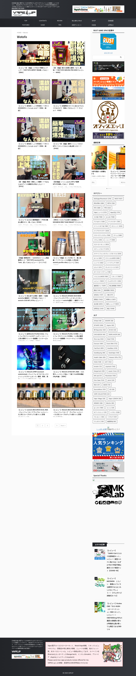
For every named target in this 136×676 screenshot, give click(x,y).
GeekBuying (99, 353)
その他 (98, 217)
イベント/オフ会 (101, 226)
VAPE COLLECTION (102, 394)
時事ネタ (111, 299)
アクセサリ (99, 221)
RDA (97, 385)
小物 (110, 295)
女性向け (98, 295)
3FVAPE (98, 325)
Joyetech (110, 366)
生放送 (94, 25)
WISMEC (98, 403)
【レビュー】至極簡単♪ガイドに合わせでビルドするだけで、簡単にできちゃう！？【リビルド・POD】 (68, 108)
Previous (94, 165)
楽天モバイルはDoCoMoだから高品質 (108, 460)
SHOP (94, 21)
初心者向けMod (77, 21)
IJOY (108, 362)
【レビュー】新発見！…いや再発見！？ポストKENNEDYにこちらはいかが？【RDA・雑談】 (33, 108)
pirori (111, 380)
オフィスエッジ (100, 412)
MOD (118, 198)
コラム (98, 240)
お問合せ (111, 25)
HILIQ (97, 362)
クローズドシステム (102, 235)
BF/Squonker (100, 330)
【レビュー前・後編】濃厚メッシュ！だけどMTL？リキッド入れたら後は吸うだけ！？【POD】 (68, 146)
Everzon (98, 343)
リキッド (116, 276)
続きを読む (108, 182)
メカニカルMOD (101, 276)
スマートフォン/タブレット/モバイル (107, 253)
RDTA (111, 203)
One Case (99, 380)
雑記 (110, 308)
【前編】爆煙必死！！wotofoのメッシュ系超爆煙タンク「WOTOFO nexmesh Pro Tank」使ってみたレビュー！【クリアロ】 (33, 260)
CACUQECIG (99, 334)
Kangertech (99, 371)
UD (111, 389)
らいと (110, 408)
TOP (25, 21)
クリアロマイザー (101, 231)
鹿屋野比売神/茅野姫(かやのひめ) (76, 663)
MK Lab (98, 376)
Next (122, 165)
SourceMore (100, 389)
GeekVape (114, 353)
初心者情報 (115, 286)
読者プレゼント (77, 25)
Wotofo (110, 403)
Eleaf (110, 339)
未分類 (98, 304)
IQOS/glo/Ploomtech (102, 198)
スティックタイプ (101, 249)
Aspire (110, 325)
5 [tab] (111, 188)
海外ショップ (112, 304)
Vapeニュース (100, 212)
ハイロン (115, 412)
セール (98, 258)
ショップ (110, 240)
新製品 (98, 299)
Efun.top (99, 339)
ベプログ (112, 417)
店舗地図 (110, 21)
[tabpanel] (108, 166)
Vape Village (99, 398)
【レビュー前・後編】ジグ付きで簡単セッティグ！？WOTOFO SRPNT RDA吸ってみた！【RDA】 (33, 70)
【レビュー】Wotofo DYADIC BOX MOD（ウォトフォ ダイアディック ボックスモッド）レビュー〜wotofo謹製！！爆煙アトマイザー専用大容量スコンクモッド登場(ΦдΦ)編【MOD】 (68, 300)
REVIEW (59, 21)
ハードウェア (113, 263)
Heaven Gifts (115, 357)
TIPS (59, 25)
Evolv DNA (112, 343)
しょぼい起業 (101, 429)
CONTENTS (43, 21)
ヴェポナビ (99, 421)
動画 (97, 290)
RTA (97, 208)
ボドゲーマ (108, 53)
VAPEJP (16, 651)
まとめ (110, 217)
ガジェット (116, 226)
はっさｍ (98, 408)
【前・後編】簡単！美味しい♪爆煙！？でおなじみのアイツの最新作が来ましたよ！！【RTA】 (33, 184)
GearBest (112, 348)
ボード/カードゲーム (102, 272)
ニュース (98, 263)
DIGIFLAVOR (114, 334)
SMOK (106, 385)
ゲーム (118, 235)
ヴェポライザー (114, 281)
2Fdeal (97, 321)
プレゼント (99, 417)
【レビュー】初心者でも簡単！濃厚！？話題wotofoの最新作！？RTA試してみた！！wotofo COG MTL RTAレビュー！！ (33, 298)
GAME (43, 25)
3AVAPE (109, 321)
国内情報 (109, 290)
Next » (63, 426)
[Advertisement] (108, 521)
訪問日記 (98, 308)
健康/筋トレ (100, 286)
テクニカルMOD (112, 258)
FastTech (99, 348)
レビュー (99, 281)
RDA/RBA (99, 203)
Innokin (98, 366)
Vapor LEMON (115, 398)
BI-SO (112, 330)
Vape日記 (115, 212)
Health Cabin (100, 357)
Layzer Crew (114, 371)
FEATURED (25, 25)
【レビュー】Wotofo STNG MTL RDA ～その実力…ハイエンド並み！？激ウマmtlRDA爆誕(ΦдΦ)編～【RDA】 (68, 374)
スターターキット (101, 244)
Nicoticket (110, 376)
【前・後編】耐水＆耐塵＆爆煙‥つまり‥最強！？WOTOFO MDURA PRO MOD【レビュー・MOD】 (68, 70)
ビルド (98, 267)
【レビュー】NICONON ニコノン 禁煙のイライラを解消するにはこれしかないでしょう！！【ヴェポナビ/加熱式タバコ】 (114, 587)
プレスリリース (112, 267)
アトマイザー (114, 221)
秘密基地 (111, 421)
